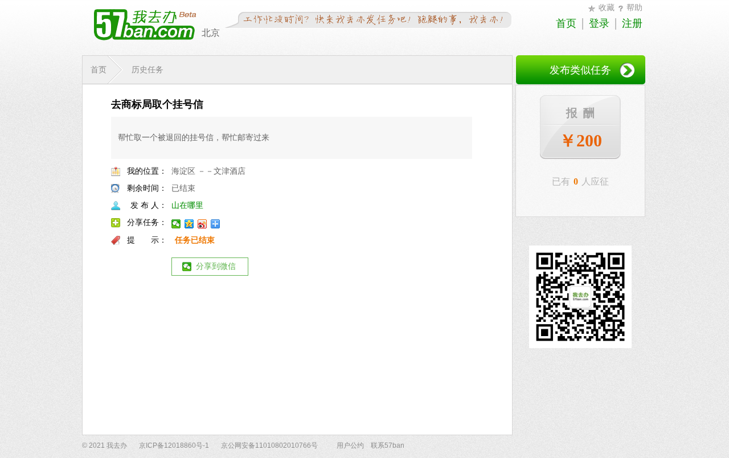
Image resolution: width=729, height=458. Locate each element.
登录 (599, 23)
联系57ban (387, 445)
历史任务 (147, 70)
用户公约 (350, 445)
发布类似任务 (580, 70)
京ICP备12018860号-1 (174, 445)
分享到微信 (216, 266)
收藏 (607, 7)
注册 (632, 23)
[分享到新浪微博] (202, 223)
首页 (566, 23)
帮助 (634, 7)
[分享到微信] (176, 223)
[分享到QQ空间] (189, 223)
